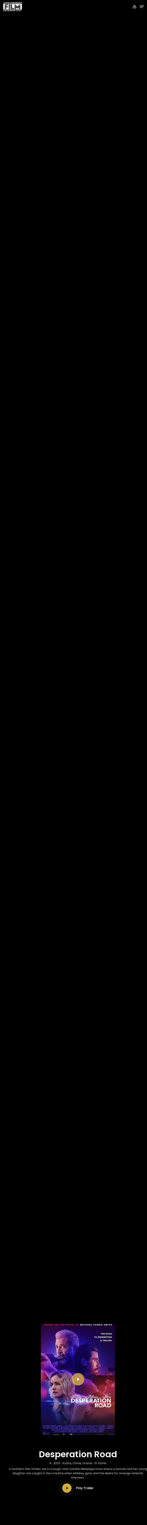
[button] (142, 6)
